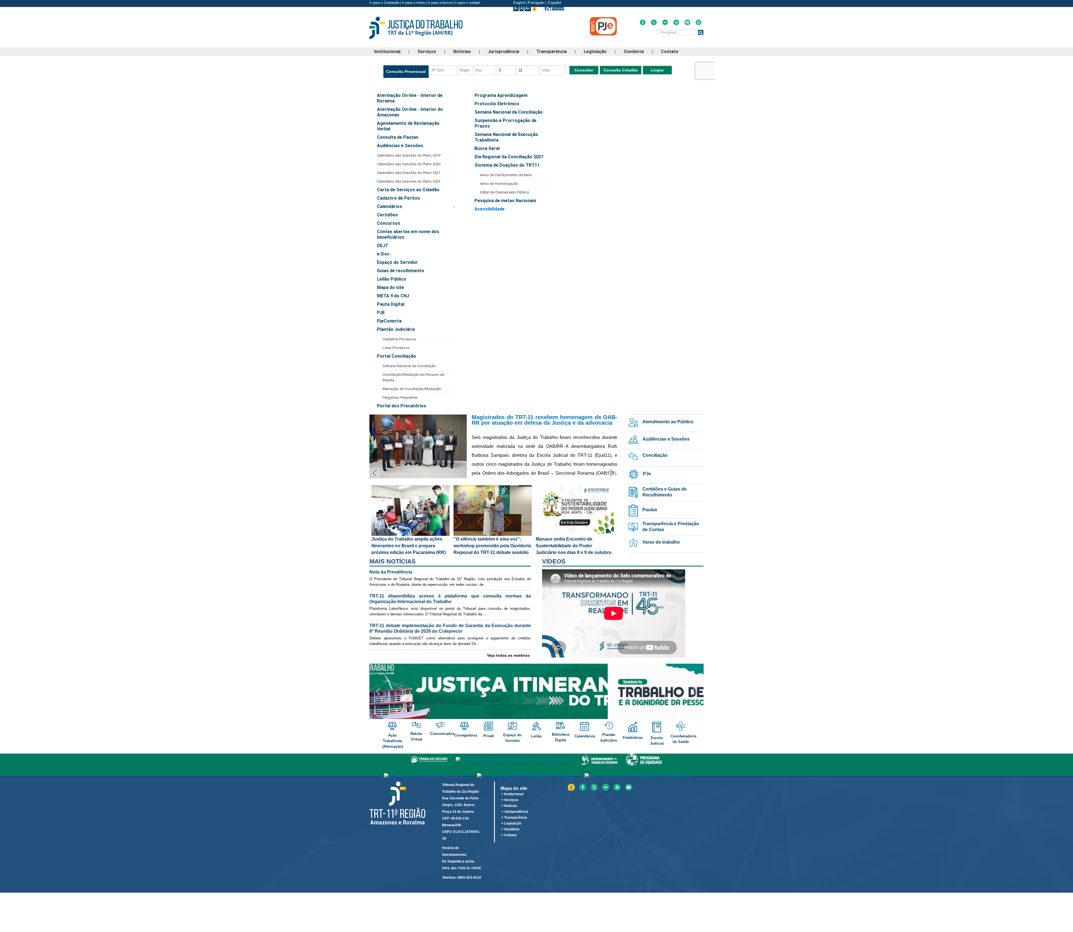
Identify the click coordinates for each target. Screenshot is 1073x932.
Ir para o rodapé (468, 3)
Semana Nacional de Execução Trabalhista (506, 137)
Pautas (649, 509)
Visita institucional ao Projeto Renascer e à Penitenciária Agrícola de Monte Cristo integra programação (544, 422)
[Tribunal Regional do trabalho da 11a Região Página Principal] (424, 28)
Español (554, 3)
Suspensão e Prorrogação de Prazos (505, 123)
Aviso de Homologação (499, 183)
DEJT (382, 245)
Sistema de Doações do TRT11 (507, 165)
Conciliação (655, 455)
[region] (493, 520)
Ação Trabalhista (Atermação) (392, 741)
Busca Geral (487, 148)
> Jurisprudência (514, 812)
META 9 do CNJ (393, 295)
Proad (488, 736)
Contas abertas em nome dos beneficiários (408, 234)
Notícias (462, 51)
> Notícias (509, 806)
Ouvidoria (634, 51)
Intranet (558, 8)
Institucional (387, 51)
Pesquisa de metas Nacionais (505, 200)
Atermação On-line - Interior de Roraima (410, 98)
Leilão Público (391, 279)
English (519, 3)
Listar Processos (396, 348)
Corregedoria (466, 735)
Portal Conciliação (396, 356)
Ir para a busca (440, 3)
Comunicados (442, 734)
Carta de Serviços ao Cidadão (408, 189)
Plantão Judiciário (396, 329)
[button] (493, 446)
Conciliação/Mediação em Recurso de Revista (413, 377)
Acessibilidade (489, 209)
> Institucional (512, 794)
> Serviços (509, 800)
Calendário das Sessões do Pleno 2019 (408, 155)
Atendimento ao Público (668, 421)
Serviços (426, 51)
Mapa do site (390, 287)
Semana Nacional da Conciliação (508, 112)
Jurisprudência (503, 51)
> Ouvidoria (510, 829)
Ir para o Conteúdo (384, 3)
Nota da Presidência (390, 572)
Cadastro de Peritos (398, 198)
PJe (647, 473)
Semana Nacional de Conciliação (409, 366)
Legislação (595, 51)
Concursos (388, 223)
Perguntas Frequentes (400, 397)
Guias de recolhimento (400, 270)
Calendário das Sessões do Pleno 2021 (408, 173)
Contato (669, 51)
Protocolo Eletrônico (496, 103)
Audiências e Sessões (400, 145)
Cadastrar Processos (399, 339)
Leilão (536, 736)
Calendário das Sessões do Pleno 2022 (408, 181)
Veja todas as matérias (508, 655)
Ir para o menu (413, 3)
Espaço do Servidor (397, 262)
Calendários (389, 206)
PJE (381, 312)
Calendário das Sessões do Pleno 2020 (408, 164)
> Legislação (511, 823)
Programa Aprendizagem (501, 95)
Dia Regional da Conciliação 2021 (508, 156)
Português (536, 3)
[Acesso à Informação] (545, 8)
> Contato (509, 835)
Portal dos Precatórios (401, 405)
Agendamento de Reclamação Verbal (408, 126)
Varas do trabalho (661, 542)
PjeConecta (389, 321)
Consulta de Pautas (397, 137)
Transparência (551, 51)
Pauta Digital (390, 304)
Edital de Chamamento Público (504, 192)
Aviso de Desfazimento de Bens (506, 175)
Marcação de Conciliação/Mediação (412, 389)
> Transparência (514, 817)
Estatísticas (633, 737)
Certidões (387, 215)
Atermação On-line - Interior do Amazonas (410, 112)
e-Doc (383, 254)
